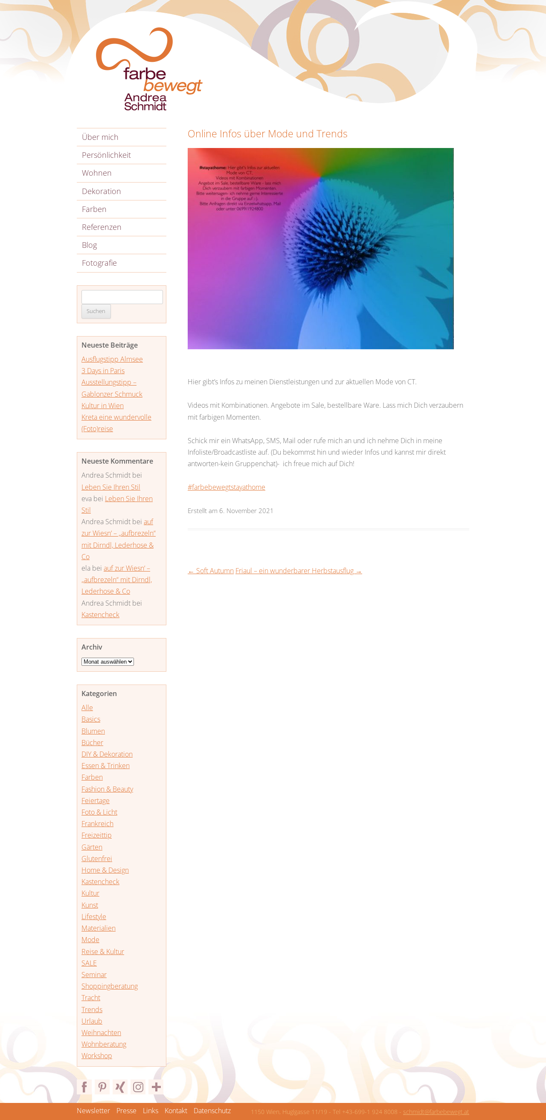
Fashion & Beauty (107, 789)
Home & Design (105, 870)
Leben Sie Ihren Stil (110, 487)
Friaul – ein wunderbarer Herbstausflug (298, 570)
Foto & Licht (99, 812)
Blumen (93, 731)
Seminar (94, 974)
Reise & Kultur (102, 951)
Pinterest (102, 1086)
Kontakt (176, 1110)
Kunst (89, 905)
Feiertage (95, 800)
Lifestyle (93, 916)
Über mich (100, 137)
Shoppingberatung (109, 986)
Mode (90, 939)
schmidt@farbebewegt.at (436, 1112)
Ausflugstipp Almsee (112, 359)
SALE (89, 963)
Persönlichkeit (106, 155)
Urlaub (91, 1021)
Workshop (96, 1055)
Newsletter (93, 1110)
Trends (91, 1009)
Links (150, 1110)
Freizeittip (96, 835)
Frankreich (97, 823)
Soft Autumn (211, 570)
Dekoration (101, 191)
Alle (87, 707)
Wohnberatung (103, 1044)
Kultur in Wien (102, 405)
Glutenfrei (96, 858)
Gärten (91, 847)
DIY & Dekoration (107, 754)
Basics (90, 719)
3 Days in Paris (103, 370)
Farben (94, 209)
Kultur (90, 893)
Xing (120, 1086)
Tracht (90, 997)
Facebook (84, 1086)
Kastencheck (100, 614)
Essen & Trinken (105, 765)
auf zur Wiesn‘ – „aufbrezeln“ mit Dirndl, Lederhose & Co (116, 579)
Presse (126, 1110)
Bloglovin (155, 1086)
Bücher (92, 742)
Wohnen (97, 173)
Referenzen (102, 227)
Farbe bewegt (149, 69)
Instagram (138, 1086)
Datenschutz (212, 1110)
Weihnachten (101, 1032)
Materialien (98, 928)
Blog (89, 245)
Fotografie (99, 263)
